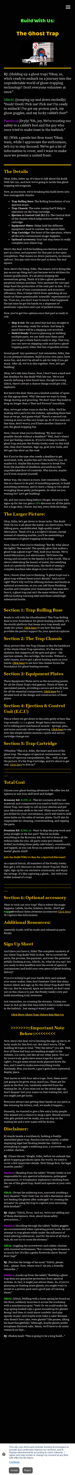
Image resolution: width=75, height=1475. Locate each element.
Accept (14, 1470)
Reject (27, 1470)
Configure (14, 1462)
